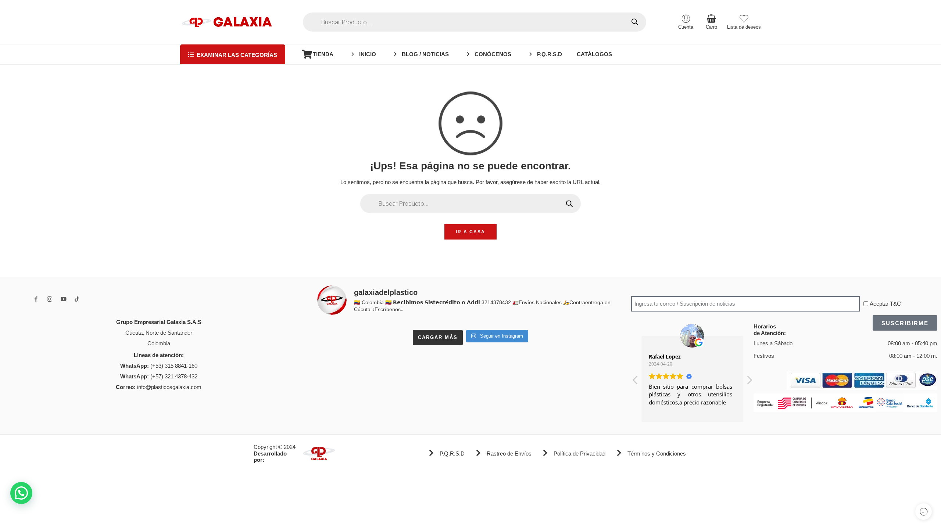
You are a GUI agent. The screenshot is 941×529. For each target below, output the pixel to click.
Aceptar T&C (885, 304)
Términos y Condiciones (656, 454)
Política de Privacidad (579, 454)
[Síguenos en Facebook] (36, 299)
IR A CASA (470, 231)
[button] (749, 382)
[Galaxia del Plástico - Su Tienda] (226, 22)
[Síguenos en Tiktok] (76, 299)
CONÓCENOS (493, 54)
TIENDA (323, 54)
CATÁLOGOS (594, 54)
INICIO (367, 54)
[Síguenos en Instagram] (49, 299)
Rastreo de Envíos (509, 454)
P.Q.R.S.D (549, 54)
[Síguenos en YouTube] (63, 299)
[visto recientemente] (923, 511)
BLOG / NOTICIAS (425, 54)
